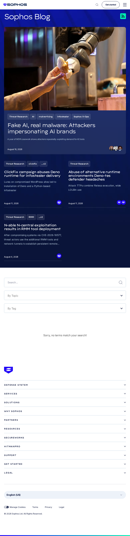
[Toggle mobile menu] (125, 5)
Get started (110, 4)
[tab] (65, 385)
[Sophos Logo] (15, 4)
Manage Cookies (18, 507)
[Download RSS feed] (118, 16)
